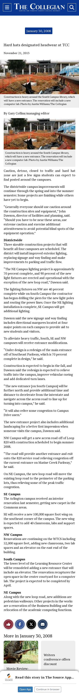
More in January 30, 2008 (28, 636)
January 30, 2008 (38, 31)
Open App (25, 689)
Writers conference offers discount (57, 659)
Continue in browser (48, 689)
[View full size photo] (39, 133)
